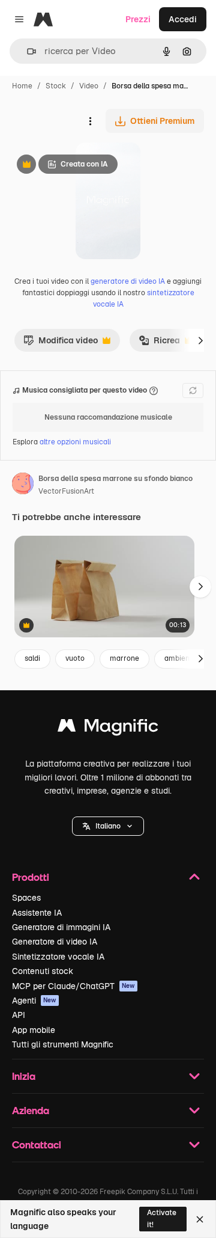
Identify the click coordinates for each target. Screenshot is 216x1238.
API (18, 1015)
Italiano (108, 826)
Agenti (34, 1000)
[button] (108, 826)
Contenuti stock (42, 971)
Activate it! (161, 1218)
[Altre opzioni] (90, 121)
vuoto (75, 658)
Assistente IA (37, 912)
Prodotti (30, 877)
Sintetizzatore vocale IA (58, 956)
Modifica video (60, 343)
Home (22, 86)
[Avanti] (200, 340)
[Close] (200, 1219)
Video (88, 86)
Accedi (183, 19)
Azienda (30, 1110)
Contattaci (36, 1144)
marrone (124, 658)
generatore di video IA (128, 281)
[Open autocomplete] (26, 51)
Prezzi (138, 19)
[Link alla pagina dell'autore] (23, 485)
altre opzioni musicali (75, 442)
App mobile (33, 1030)
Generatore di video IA (54, 941)
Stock (56, 86)
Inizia (23, 1076)
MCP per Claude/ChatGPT (73, 986)
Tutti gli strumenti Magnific (62, 1044)
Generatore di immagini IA (61, 927)
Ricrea (159, 343)
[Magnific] (108, 728)
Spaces (26, 897)
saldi (32, 658)
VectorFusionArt (66, 491)
